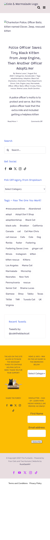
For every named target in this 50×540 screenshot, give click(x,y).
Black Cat (35, 78)
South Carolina (34, 88)
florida (9, 242)
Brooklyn (24, 225)
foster (19, 242)
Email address (37, 427)
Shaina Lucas (21, 73)
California (38, 225)
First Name (36, 413)
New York (24, 276)
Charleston (12, 81)
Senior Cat (11, 288)
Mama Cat (27, 265)
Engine (23, 83)
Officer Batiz (19, 86)
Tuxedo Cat (29, 299)
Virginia (10, 305)
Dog (39, 237)
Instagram (21, 254)
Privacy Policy (35, 483)
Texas (40, 293)
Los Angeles (12, 265)
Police (38, 86)
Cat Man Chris (31, 231)
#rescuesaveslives (15, 208)
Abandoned (35, 208)
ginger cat (37, 248)
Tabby (30, 293)
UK (40, 299)
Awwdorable (30, 76)
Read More (12, 121)
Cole (17, 83)
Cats (22, 237)
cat (19, 231)
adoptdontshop (17, 78)
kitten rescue (12, 259)
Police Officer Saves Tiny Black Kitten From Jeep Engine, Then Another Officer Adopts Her (25, 58)
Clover (12, 83)
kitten (33, 254)
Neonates (11, 276)
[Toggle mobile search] (38, 7)
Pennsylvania (13, 282)
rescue (13, 88)
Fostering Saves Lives (17, 248)
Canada (10, 231)
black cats (11, 225)
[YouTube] (10, 168)
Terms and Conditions (18, 483)
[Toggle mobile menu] (44, 7)
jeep (28, 83)
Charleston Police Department (30, 81)
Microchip (26, 271)
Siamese (10, 293)
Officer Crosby (30, 86)
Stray (21, 293)
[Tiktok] (25, 168)
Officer (10, 86)
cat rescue (11, 237)
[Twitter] (15, 168)
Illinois (9, 254)
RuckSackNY (25, 464)
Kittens (26, 259)
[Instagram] (20, 168)
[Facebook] (5, 168)
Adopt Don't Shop (24, 214)
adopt (9, 214)
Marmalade (35, 83)
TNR (17, 299)
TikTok (9, 299)
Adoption (27, 78)
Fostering (31, 242)
